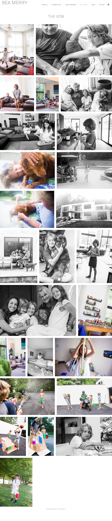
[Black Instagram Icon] (108, 5)
